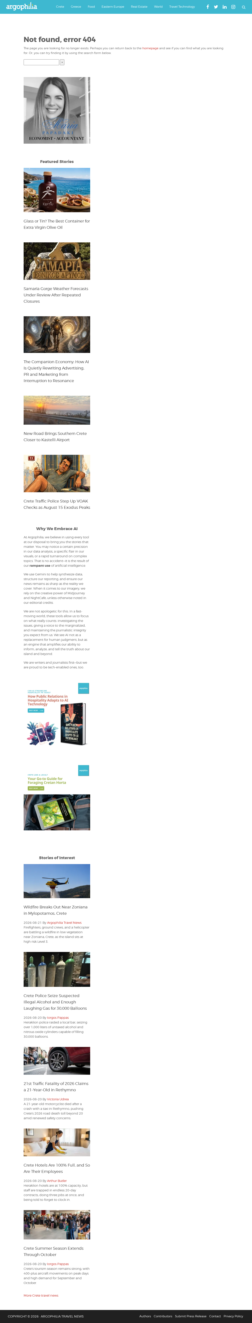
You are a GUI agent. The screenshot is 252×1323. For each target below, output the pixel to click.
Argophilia (23, 6)
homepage (150, 48)
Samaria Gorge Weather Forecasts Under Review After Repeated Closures (56, 295)
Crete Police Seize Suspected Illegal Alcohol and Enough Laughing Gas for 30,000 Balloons (55, 1002)
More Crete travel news (41, 1295)
